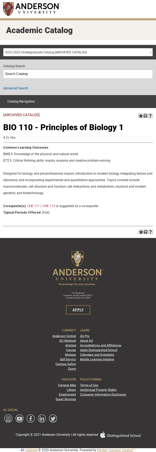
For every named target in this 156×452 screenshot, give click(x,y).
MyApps (70, 355)
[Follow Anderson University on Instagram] (8, 418)
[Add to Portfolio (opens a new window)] (141, 116)
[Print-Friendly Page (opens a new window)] (145, 116)
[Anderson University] (32, 9)
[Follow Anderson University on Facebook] (31, 418)
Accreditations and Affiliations (100, 345)
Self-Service (68, 359)
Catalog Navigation (21, 101)
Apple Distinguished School (98, 350)
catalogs (31, 450)
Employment (67, 394)
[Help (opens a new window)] (150, 116)
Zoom (72, 369)
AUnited (70, 345)
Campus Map (67, 385)
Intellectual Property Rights (98, 390)
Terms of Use (89, 385)
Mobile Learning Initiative (97, 359)
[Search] (148, 73)
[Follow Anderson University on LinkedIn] (42, 418)
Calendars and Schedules (97, 355)
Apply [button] (78, 310)
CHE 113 (49, 206)
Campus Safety (65, 364)
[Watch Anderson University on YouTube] (19, 418)
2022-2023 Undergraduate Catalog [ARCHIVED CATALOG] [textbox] (46, 52)
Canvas (71, 350)
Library (71, 390)
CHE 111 (33, 206)
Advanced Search (15, 88)
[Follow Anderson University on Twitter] (53, 418)
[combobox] (78, 52)
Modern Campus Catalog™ (116, 450)
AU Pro (85, 336)
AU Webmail (67, 341)
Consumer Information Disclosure (103, 394)
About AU (86, 341)
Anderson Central (64, 336)
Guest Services (66, 399)
